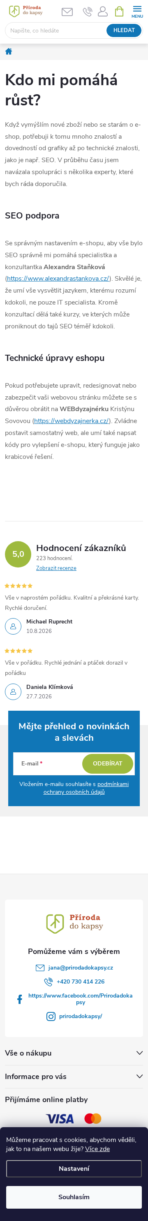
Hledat (124, 30)
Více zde (97, 1149)
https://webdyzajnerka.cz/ (71, 421)
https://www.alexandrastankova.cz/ (58, 278)
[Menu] (137, 11)
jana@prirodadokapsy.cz (81, 968)
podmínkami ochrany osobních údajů (86, 788)
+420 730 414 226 (80, 982)
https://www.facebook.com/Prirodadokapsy (80, 999)
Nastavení (74, 1168)
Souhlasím (74, 1197)
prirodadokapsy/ (80, 1016)
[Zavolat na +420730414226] (88, 11)
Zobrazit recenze (56, 568)
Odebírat (108, 763)
